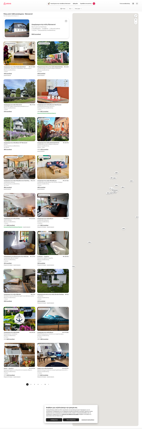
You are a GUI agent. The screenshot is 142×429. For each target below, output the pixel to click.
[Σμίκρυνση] (135, 22)
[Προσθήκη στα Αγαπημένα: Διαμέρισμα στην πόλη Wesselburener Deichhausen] (33, 157)
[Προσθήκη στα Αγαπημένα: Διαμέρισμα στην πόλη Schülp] (33, 195)
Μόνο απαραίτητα (71, 419)
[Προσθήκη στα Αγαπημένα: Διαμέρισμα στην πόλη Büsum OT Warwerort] (33, 119)
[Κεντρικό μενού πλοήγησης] (136, 3)
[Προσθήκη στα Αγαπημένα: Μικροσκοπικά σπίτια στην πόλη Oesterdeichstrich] (67, 43)
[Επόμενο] (48, 384)
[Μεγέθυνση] (135, 19)
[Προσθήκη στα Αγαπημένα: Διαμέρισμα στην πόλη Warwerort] (33, 81)
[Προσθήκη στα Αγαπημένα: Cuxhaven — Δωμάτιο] (67, 233)
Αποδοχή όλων (54, 419)
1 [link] (27, 384)
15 (45, 384)
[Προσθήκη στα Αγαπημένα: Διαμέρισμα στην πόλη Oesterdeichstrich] (33, 43)
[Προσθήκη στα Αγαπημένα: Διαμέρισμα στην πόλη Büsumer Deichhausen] (67, 81)
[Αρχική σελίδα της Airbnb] (7, 4)
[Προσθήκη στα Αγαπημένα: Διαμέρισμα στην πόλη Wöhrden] (33, 271)
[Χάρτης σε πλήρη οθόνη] (135, 15)
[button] (36, 34)
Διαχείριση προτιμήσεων (88, 419)
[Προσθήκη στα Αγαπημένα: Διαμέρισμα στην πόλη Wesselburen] (67, 157)
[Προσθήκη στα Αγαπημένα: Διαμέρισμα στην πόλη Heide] (33, 309)
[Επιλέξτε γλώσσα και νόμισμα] (133, 3)
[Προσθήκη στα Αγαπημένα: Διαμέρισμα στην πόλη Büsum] (67, 195)
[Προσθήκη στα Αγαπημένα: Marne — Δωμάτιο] (33, 345)
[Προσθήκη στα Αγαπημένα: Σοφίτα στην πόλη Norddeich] (67, 345)
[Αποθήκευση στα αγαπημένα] (66, 21)
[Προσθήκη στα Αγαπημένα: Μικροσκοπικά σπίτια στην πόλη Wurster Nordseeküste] (67, 271)
